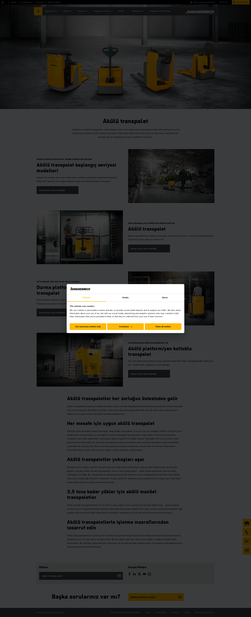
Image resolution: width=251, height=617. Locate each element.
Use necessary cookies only (88, 326)
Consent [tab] (86, 298)
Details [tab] (125, 298)
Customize (124, 326)
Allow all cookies (163, 326)
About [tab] (165, 298)
